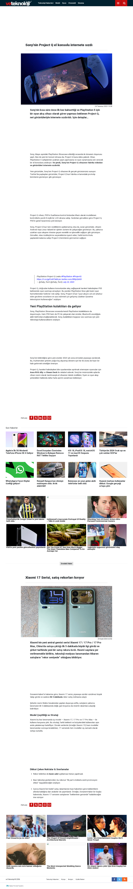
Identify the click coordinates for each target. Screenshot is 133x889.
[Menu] (118, 3)
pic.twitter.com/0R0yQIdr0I (70, 279)
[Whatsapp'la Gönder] (45, 418)
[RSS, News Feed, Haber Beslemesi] (124, 879)
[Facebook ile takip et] (114, 879)
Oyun (64, 3)
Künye (63, 879)
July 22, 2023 (68, 282)
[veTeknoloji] (18, 3)
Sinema (81, 3)
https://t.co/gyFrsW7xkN (47, 279)
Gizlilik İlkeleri (80, 879)
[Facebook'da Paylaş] (31, 418)
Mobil (57, 3)
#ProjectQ (77, 276)
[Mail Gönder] (49, 418)
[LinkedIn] (40, 418)
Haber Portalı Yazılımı (16, 886)
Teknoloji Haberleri (45, 3)
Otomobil (72, 3)
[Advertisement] (66, 23)
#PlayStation (66, 276)
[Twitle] (36, 418)
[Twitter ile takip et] (119, 879)
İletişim (70, 879)
